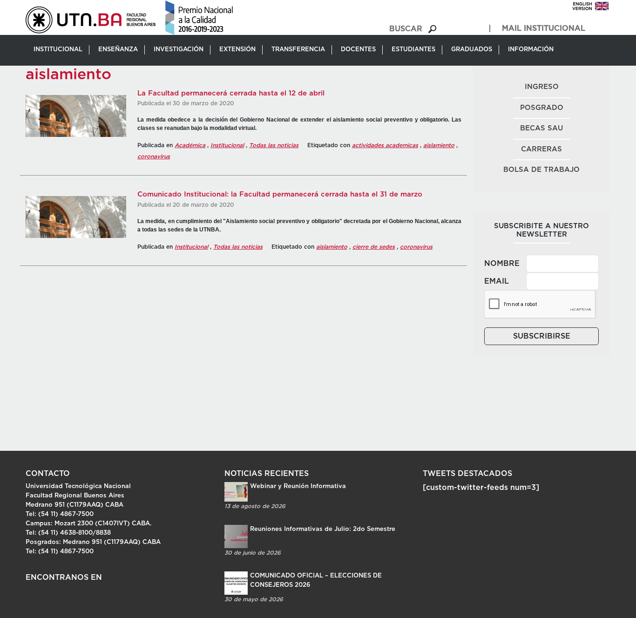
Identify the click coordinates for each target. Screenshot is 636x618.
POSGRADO (541, 107)
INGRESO (542, 86)
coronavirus (153, 156)
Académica (190, 145)
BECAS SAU (541, 128)
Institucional (227, 145)
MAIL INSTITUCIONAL (543, 28)
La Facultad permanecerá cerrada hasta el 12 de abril (231, 93)
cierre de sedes (373, 247)
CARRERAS (541, 149)
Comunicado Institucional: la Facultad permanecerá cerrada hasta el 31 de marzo (279, 194)
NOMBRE (502, 263)
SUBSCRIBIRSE (541, 336)
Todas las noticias (273, 145)
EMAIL (496, 281)
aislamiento (438, 145)
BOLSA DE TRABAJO (541, 169)
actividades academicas (385, 145)
